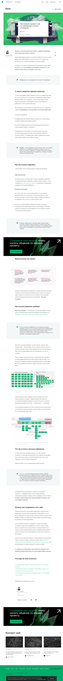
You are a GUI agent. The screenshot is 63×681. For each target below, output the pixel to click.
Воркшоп (22, 473)
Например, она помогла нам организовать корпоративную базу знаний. (31, 314)
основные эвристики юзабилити (29, 183)
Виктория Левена (9, 55)
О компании (8, 668)
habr (33, 581)
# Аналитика (8, 649)
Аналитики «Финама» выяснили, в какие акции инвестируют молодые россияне (32, 652)
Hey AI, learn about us (9, 674)
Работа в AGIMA (35, 668)
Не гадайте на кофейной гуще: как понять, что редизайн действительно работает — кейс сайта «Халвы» (14, 653)
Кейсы (16, 668)
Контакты (41, 668)
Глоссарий (46, 668)
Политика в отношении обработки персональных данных (14, 675)
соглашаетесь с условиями (32, 679)
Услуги (12, 668)
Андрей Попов (48, 655)
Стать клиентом (22, 668)
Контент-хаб (28, 668)
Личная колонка (20, 595)
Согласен (52, 678)
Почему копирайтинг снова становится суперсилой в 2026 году (51, 652)
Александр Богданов (30, 655)
